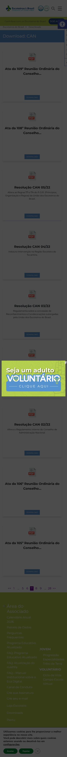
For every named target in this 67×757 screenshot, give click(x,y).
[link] (33, 378)
